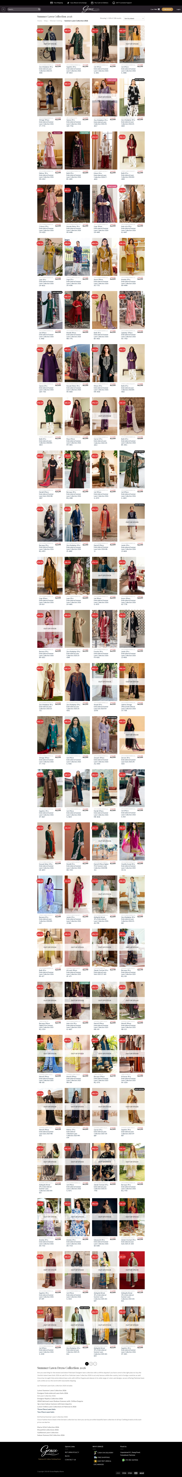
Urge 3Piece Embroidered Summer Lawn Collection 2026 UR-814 (46, 601)
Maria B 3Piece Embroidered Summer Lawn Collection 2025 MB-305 (46, 1079)
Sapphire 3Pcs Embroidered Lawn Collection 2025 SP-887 (128, 1132)
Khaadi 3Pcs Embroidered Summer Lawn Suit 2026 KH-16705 (101, 707)
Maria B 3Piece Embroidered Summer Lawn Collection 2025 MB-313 (128, 1026)
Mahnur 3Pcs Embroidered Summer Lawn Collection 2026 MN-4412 (46, 176)
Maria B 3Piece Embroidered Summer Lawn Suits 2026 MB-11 (101, 548)
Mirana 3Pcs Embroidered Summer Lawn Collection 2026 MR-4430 (101, 389)
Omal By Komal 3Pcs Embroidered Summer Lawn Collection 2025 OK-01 (128, 867)
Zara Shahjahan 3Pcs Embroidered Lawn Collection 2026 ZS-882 (128, 920)
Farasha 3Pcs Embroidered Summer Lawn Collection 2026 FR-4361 (101, 654)
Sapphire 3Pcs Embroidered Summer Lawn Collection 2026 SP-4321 (128, 1351)
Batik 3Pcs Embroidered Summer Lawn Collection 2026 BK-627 (46, 973)
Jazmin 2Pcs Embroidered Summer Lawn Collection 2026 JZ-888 (73, 920)
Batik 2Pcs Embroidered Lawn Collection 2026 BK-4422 (128, 389)
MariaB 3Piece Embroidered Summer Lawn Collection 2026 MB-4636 (101, 814)
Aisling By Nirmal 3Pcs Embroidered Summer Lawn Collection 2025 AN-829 (101, 1297)
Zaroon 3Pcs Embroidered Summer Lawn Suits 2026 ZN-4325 (128, 761)
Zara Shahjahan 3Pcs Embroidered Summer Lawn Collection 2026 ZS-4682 (73, 548)
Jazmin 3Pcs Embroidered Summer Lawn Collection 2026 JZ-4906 (128, 654)
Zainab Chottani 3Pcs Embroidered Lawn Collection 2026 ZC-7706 (101, 1188)
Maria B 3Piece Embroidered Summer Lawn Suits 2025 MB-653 (46, 1132)
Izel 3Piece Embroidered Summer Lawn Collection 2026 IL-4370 (101, 601)
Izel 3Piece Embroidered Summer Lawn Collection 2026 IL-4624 (73, 814)
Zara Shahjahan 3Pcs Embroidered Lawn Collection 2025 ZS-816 (73, 1351)
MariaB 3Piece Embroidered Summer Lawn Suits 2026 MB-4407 (46, 495)
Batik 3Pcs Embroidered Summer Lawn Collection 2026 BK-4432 (101, 336)
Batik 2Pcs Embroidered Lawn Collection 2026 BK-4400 (128, 176)
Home (39, 21)
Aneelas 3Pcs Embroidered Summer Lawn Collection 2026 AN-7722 (46, 1243)
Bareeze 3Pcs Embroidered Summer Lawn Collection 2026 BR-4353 (46, 654)
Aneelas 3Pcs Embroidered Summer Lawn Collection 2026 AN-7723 (73, 1243)
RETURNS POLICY (72, 1452)
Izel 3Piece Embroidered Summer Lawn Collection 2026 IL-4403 (128, 495)
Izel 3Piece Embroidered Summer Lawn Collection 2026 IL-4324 (73, 1296)
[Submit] (39, 9)
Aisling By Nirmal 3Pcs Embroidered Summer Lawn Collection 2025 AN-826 (128, 1297)
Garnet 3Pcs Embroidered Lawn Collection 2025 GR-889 (101, 1133)
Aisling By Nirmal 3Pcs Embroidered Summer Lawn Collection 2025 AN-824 (101, 1352)
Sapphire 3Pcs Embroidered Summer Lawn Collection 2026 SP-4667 (46, 814)
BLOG (67, 1456)
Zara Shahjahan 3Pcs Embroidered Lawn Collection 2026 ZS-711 (46, 707)
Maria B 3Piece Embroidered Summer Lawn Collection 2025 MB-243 (101, 1026)
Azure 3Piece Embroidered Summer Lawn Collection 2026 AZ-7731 (101, 282)
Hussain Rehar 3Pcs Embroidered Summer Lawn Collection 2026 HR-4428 (73, 389)
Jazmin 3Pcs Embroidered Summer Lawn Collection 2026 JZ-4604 (128, 548)
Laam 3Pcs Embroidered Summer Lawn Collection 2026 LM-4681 (73, 601)
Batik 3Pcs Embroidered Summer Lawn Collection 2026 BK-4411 (128, 442)
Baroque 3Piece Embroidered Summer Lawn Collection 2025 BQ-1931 (101, 1079)
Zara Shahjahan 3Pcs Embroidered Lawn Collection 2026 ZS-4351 (73, 707)
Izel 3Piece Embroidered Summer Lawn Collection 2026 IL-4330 (46, 1351)
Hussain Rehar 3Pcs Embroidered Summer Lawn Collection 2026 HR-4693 (46, 867)
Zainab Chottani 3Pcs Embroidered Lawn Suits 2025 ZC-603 (128, 1242)
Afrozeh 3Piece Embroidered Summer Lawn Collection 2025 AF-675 (73, 973)
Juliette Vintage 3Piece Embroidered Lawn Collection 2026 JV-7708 (128, 707)
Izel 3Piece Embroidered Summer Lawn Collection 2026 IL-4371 (73, 1188)
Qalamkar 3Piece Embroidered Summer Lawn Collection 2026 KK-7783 (128, 336)
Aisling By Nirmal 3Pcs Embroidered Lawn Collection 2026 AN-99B (101, 920)
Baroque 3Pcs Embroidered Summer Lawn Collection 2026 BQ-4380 (73, 495)
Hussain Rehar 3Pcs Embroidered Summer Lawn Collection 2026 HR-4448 (73, 229)
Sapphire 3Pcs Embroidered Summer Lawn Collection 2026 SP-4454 (73, 70)
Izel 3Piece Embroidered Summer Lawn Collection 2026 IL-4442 (46, 336)
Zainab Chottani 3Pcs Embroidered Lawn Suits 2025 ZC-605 (101, 972)
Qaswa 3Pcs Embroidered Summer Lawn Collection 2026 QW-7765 (46, 389)
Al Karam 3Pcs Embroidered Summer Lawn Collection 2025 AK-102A (128, 1079)
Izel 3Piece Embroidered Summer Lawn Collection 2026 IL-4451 (101, 70)
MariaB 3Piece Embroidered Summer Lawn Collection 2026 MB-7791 (73, 336)
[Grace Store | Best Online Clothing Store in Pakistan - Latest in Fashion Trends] (91, 9)
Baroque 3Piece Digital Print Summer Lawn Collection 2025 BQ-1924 (46, 1026)
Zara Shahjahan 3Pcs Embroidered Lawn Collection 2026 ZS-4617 (101, 123)
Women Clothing (56, 21)
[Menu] (3, 9)
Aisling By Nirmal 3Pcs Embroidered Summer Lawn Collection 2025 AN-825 (46, 1189)
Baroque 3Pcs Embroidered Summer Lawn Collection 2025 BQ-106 (128, 973)
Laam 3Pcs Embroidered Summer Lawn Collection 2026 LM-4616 (46, 282)
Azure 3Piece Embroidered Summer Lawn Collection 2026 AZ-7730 (128, 601)
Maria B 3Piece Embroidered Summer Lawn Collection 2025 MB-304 (73, 1079)
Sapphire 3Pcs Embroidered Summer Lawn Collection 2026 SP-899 (46, 1296)
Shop (46, 21)
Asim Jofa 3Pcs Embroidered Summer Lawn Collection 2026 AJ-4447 (128, 229)
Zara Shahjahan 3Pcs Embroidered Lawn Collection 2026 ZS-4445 (46, 70)
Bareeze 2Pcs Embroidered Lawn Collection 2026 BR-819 (46, 920)
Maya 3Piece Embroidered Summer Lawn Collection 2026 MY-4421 (73, 442)
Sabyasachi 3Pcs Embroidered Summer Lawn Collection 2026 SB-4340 (101, 1243)
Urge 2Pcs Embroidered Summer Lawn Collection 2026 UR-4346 (73, 282)
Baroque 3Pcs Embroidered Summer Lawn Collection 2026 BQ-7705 (128, 1188)
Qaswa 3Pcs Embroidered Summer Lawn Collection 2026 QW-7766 (73, 123)
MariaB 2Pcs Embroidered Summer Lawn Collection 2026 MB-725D (73, 867)
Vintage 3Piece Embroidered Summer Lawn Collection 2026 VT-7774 (46, 123)
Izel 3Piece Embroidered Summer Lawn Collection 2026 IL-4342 (73, 761)
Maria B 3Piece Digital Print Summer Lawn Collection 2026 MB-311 (101, 867)
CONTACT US (70, 1460)
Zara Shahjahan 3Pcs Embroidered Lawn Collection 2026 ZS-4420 (128, 123)
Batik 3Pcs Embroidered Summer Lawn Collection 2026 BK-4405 (73, 176)
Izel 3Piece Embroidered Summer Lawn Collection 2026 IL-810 (128, 814)
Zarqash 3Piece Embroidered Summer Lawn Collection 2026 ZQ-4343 (101, 761)
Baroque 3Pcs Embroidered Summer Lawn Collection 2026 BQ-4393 (46, 548)
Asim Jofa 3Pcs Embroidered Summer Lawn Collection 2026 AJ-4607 (73, 1026)
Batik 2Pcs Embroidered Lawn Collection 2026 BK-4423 (46, 442)
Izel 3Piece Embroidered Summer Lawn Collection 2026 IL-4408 (128, 70)
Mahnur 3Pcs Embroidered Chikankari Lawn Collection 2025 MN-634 (73, 1133)
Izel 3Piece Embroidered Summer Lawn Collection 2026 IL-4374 (101, 495)
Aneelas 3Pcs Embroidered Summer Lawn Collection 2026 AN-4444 (128, 282)
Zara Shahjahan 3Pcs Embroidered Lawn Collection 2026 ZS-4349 (73, 654)
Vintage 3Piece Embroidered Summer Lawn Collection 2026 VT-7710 (46, 761)
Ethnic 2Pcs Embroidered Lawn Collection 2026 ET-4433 (100, 176)
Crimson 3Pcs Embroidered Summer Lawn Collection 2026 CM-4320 (46, 229)
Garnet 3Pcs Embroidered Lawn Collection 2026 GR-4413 (101, 442)
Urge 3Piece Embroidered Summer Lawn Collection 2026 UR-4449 (101, 229)
